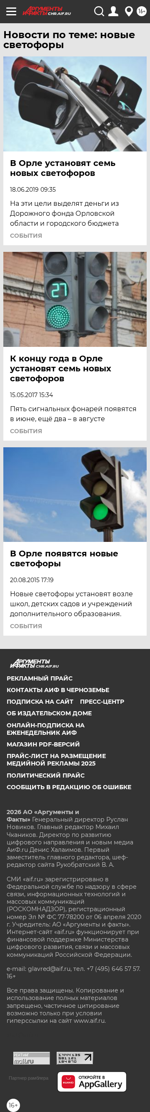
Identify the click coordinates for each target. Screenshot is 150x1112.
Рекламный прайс (39, 678)
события (26, 236)
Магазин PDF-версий (43, 744)
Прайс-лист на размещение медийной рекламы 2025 (56, 759)
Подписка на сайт (40, 701)
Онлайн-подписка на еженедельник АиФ (46, 729)
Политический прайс (46, 775)
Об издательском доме (49, 713)
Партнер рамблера (28, 1077)
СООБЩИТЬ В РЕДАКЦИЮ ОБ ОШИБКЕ (69, 787)
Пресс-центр (102, 701)
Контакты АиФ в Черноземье (58, 690)
